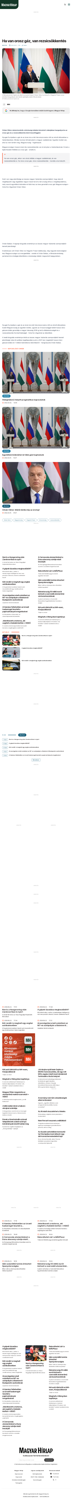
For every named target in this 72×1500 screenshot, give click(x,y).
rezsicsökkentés (55, 520)
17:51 (5, 739)
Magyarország (19, 520)
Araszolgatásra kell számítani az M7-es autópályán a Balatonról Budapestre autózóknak (36, 751)
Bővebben (36, 760)
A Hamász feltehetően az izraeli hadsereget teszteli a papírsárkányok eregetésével (34, 755)
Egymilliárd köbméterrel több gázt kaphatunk (23, 455)
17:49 (5, 743)
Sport (8, 643)
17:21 (5, 751)
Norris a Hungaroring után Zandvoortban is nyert (37, 635)
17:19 (5, 755)
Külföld (6, 396)
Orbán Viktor (7, 520)
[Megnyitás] (69, 4)
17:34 (5, 747)
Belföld (6, 506)
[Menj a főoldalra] (9, 5)
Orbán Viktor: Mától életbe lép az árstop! (21, 510)
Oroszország (42, 520)
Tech (7, 656)
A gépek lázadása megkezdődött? (32, 648)
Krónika (8, 668)
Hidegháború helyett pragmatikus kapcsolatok (23, 400)
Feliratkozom (49, 1460)
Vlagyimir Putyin (31, 520)
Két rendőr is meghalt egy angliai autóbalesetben (37, 660)
